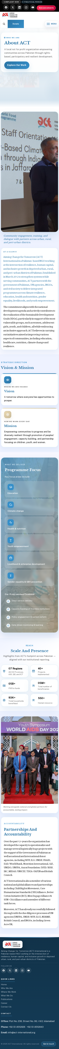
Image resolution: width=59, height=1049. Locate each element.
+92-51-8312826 (17, 1027)
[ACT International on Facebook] (6, 7)
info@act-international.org (21, 1032)
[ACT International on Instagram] (26, 7)
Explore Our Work (16, 65)
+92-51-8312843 (35, 1027)
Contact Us (6, 1007)
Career (4, 1003)
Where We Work (8, 992)
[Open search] (4, 24)
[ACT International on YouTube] (33, 7)
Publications (6, 999)
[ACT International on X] (12, 7)
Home (4, 984)
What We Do (7, 995)
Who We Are (7, 988)
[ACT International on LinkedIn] (19, 7)
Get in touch (48, 1044)
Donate (16, 24)
